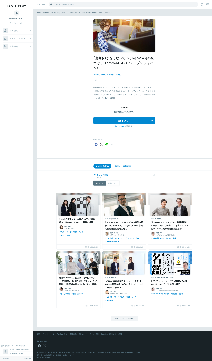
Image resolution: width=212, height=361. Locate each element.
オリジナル (99, 183)
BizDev (155, 294)
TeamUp (137, 352)
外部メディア (112, 183)
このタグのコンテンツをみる (123, 318)
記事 (38, 334)
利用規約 (58, 355)
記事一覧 (46, 12)
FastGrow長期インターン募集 (111, 334)
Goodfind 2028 (52, 352)
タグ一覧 (42, 4)
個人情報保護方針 (49, 355)
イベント (45, 334)
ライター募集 (94, 334)
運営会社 (39, 355)
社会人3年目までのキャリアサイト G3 (83, 352)
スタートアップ (66, 232)
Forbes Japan (120, 126)
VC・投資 (110, 238)
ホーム (39, 12)
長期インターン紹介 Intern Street (123, 352)
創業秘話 (156, 238)
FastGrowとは (62, 334)
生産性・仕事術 (115, 74)
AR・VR (109, 297)
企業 (52, 334)
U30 (162, 238)
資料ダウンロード (68, 355)
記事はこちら (123, 120)
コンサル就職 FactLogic (103, 352)
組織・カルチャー (80, 232)
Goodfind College (64, 352)
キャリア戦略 (100, 74)
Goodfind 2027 (41, 352)
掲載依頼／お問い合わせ (78, 334)
